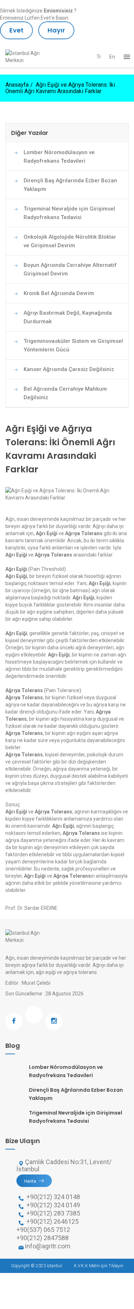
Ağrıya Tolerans (84, 533)
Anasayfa (17, 84)
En (112, 57)
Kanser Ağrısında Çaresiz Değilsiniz (69, 369)
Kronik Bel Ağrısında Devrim (59, 293)
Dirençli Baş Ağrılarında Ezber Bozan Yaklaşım (70, 184)
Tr (98, 57)
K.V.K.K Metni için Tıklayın (98, 1265)
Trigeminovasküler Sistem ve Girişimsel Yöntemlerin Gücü (73, 345)
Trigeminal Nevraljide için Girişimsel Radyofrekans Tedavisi (69, 213)
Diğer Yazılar (29, 133)
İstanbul (54, 1265)
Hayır (56, 30)
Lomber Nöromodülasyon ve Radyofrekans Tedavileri (59, 156)
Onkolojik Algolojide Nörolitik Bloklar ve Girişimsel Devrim (70, 241)
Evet (16, 30)
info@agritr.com (47, 1246)
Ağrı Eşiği (47, 533)
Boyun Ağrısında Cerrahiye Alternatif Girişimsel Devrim (70, 269)
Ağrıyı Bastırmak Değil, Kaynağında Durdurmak (68, 317)
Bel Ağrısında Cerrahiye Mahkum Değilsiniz (65, 393)
